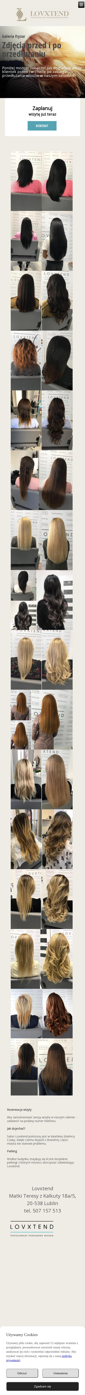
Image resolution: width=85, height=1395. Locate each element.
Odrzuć (22, 1373)
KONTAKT (42, 126)
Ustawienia (60, 1373)
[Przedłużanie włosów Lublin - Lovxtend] (42, 15)
